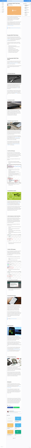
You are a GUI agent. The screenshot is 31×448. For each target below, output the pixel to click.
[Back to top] (29, 446)
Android (9, 405)
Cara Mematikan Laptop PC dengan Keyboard (27, 5)
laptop (17, 87)
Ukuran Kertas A (26, 14)
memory (16, 93)
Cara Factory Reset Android (13, 318)
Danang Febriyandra (10, 4)
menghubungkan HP (17, 137)
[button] (7, 1)
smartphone (8, 39)
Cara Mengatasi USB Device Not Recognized (15, 27)
